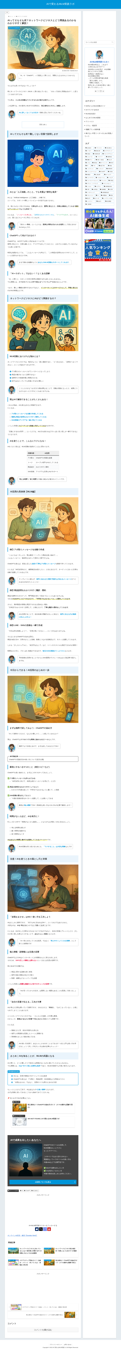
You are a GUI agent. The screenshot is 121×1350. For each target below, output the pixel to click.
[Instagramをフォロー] (45, 1229)
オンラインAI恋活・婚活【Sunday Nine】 (22, 1235)
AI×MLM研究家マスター (99, 62)
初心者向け (35, 1190)
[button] (112, 42)
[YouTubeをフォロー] (49, 1229)
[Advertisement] (43, 1208)
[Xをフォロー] (41, 1229)
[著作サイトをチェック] (37, 1229)
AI (22, 1190)
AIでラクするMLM (14, 1190)
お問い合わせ (67, 1344)
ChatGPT (28, 1190)
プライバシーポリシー (56, 1344)
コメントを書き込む (43, 1330)
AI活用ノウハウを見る (43, 1182)
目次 (41, 124)
